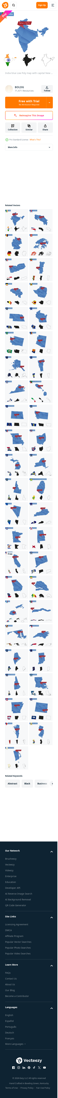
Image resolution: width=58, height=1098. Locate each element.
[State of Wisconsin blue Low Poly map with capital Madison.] (16, 438)
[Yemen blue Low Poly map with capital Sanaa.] (16, 316)
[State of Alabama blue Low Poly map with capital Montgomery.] (16, 877)
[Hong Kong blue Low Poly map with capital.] (16, 291)
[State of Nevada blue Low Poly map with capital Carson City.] (16, 804)
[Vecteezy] (5, 5)
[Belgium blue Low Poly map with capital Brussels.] (16, 364)
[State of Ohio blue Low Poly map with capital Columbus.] (16, 682)
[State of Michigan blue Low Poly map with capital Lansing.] (16, 706)
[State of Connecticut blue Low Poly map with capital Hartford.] (16, 926)
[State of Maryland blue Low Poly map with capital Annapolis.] (16, 1048)
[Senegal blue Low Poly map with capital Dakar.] (16, 975)
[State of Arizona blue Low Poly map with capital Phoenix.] (16, 486)
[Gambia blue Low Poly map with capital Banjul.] (16, 1024)
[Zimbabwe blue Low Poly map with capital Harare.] (16, 389)
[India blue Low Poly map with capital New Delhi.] (16, 218)
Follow (47, 90)
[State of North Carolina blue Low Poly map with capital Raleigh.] (16, 1073)
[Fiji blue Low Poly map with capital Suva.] (16, 999)
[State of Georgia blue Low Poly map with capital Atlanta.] (16, 950)
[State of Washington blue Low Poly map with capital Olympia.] (16, 462)
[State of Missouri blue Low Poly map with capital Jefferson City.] (16, 657)
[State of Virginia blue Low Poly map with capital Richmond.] (16, 560)
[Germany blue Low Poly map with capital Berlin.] (16, 267)
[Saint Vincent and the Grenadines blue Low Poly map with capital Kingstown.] (16, 780)
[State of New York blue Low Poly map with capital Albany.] (16, 731)
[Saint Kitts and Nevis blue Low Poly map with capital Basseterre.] (16, 584)
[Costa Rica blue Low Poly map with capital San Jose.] (16, 242)
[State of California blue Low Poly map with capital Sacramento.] (16, 902)
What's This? (35, 139)
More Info (12, 144)
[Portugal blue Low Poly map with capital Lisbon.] (16, 340)
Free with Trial (29, 102)
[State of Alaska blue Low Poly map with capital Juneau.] (16, 511)
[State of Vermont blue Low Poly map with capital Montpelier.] (16, 535)
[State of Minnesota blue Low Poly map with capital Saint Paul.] (16, 853)
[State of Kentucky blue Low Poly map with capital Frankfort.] (16, 828)
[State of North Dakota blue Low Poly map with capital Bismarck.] (16, 609)
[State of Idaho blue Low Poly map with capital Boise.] (16, 755)
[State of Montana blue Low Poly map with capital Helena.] (16, 633)
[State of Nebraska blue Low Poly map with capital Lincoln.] (16, 413)
